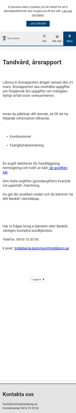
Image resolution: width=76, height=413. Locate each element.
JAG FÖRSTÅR (38, 23)
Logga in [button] (36, 279)
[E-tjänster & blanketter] (11, 38)
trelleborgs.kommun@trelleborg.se (41, 248)
